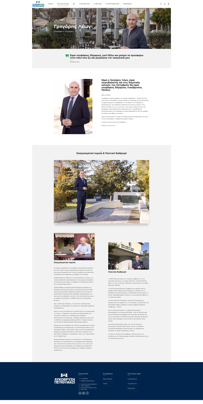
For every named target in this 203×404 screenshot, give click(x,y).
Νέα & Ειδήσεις (107, 379)
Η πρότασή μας (84, 4)
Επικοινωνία (127, 4)
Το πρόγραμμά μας (112, 4)
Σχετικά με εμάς (63, 4)
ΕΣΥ (74, 4)
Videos (105, 383)
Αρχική (50, 4)
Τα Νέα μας (98, 4)
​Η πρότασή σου (132, 379)
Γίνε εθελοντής (132, 383)
